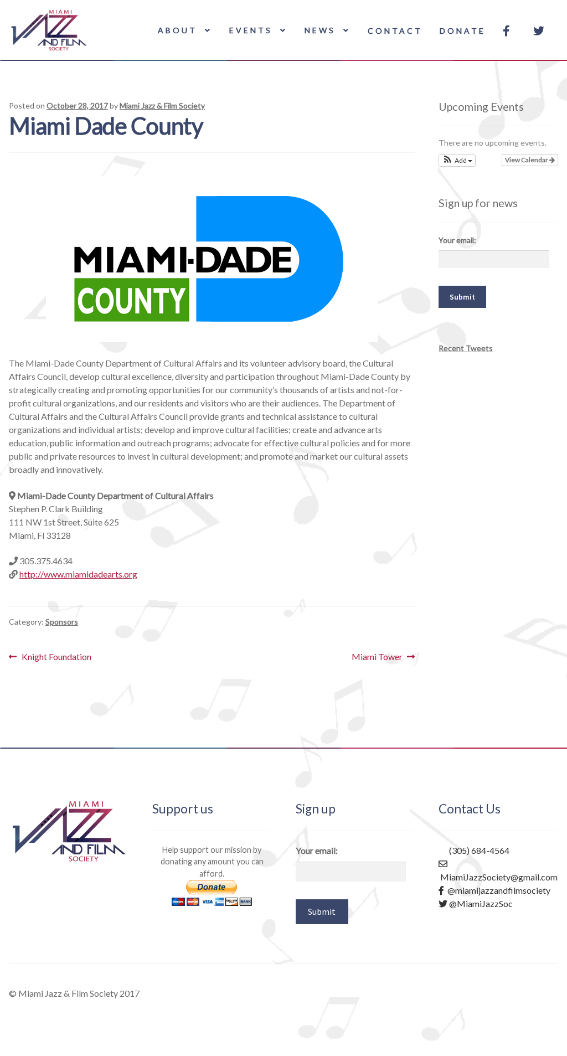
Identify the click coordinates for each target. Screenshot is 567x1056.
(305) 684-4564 (478, 850)
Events (250, 30)
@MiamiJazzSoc (480, 903)
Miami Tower (377, 657)
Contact (395, 30)
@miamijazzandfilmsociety (497, 890)
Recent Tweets (466, 348)
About (177, 30)
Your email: (457, 240)
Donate (463, 30)
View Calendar (527, 160)
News (320, 30)
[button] (457, 160)
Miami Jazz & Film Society (162, 105)
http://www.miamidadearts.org (78, 574)
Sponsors (61, 621)
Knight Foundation (56, 657)
